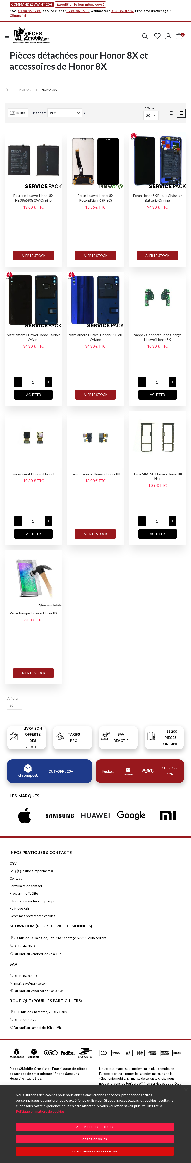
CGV (13, 863)
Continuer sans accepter (94, 1151)
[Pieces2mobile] (31, 36)
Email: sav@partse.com (31, 983)
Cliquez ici (18, 16)
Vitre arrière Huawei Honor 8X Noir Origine (33, 337)
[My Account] (168, 36)
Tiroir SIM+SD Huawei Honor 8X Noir (157, 476)
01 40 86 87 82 (122, 11)
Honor (25, 89)
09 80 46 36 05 (77, 11)
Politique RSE (19, 908)
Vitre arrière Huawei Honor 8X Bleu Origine (95, 337)
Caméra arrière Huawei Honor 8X (95, 474)
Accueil (6, 89)
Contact (15, 878)
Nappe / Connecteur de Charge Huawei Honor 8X (157, 337)
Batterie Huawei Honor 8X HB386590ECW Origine (33, 197)
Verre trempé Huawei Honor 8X (33, 613)
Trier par (38, 113)
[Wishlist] (157, 36)
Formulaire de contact (26, 886)
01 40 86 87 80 (29, 11)
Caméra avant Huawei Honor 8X (33, 474)
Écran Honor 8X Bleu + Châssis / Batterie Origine (157, 197)
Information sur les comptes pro (33, 901)
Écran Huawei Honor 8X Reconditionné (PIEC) (95, 197)
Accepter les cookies (95, 1126)
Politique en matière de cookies (40, 1111)
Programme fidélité (24, 893)
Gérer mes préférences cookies (32, 916)
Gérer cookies (94, 1139)
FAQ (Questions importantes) (31, 871)
